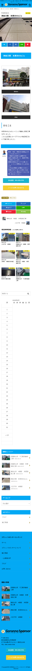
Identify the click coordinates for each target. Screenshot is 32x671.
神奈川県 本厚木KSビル (19, 480)
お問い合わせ (6, 569)
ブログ (4, 517)
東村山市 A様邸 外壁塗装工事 (19, 473)
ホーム (4, 542)
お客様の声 (7, 558)
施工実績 (5, 197)
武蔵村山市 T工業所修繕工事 (19, 458)
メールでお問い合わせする (16, 187)
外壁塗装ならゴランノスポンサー (18, 667)
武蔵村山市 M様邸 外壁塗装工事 (19, 465)
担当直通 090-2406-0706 (16, 180)
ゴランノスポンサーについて (11, 548)
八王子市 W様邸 (16, 487)
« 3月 (7, 435)
